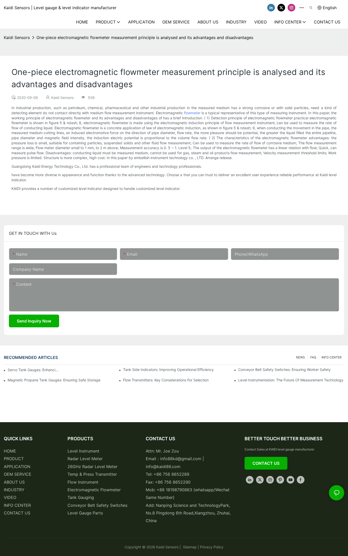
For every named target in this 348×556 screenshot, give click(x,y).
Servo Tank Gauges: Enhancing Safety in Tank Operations (33, 370)
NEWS (300, 357)
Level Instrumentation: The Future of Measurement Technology (290, 380)
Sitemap (189, 547)
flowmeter (192, 113)
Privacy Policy (211, 547)
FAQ (313, 357)
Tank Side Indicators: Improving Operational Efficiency (168, 369)
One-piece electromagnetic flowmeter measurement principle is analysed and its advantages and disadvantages (144, 37)
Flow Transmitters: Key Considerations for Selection (166, 380)
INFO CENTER (332, 357)
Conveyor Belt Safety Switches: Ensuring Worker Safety (284, 369)
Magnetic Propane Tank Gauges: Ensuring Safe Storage (54, 380)
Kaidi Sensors (17, 37)
